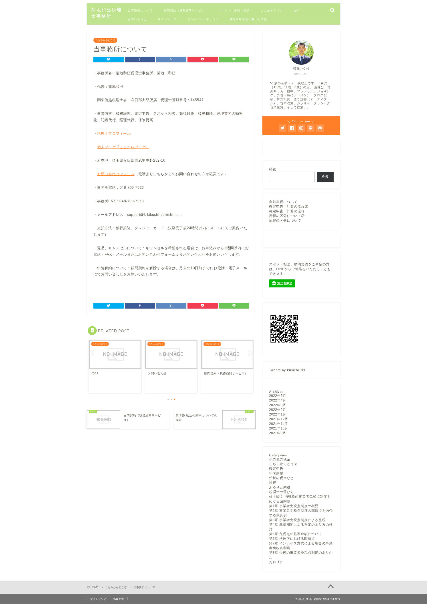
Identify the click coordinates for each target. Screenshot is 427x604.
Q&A (297, 10)
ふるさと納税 (279, 487)
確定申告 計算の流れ (287, 211)
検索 (272, 169)
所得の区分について (285, 220)
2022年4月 (277, 400)
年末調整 (276, 473)
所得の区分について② (287, 216)
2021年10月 (278, 428)
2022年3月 (277, 405)
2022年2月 (277, 409)
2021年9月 (277, 433)
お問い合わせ (137, 19)
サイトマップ (167, 19)
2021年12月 (278, 419)
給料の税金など (281, 478)
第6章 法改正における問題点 (292, 538)
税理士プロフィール (114, 133)
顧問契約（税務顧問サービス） (185, 10)
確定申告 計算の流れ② (288, 206)
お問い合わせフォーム (116, 174)
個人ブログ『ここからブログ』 (123, 147)
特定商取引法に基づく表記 (248, 19)
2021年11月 (278, 423)
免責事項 (118, 598)
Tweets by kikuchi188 (287, 370)
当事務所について (140, 10)
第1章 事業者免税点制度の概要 (293, 506)
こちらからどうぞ (105, 40)
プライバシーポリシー (203, 19)
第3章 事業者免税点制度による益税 (297, 520)
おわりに (276, 562)
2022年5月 (277, 395)
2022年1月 (277, 414)
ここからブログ (272, 10)
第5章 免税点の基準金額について (295, 534)
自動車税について (283, 202)
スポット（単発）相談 (234, 10)
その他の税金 (279, 459)
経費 (272, 482)
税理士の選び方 (281, 492)
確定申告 (276, 468)
